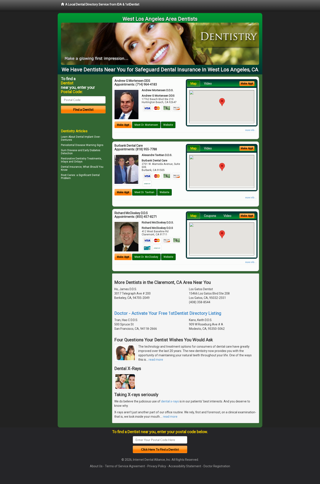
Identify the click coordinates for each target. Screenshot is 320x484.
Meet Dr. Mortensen (146, 124)
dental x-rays (170, 401)
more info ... (251, 130)
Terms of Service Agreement (125, 466)
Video (208, 83)
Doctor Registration (217, 466)
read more (156, 359)
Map (193, 83)
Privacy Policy (156, 466)
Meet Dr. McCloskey (146, 256)
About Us (96, 466)
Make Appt (123, 124)
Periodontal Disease (73, 145)
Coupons (210, 216)
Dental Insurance (71, 166)
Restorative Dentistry (73, 158)
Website (168, 124)
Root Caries (68, 175)
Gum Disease (69, 150)
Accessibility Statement (184, 466)
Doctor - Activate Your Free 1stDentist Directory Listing (167, 313)
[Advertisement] (83, 218)
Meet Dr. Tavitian (144, 192)
